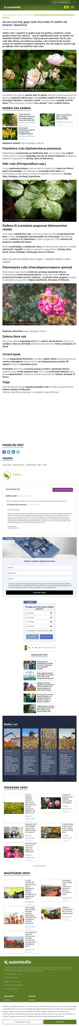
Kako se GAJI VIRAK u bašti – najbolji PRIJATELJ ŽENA (64, 117)
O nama (7, 1000)
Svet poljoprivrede (61, 2)
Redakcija (17, 475)
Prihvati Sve (60, 1022)
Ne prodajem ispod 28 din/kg (38, 631)
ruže (44, 465)
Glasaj (32, 637)
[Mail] (18, 452)
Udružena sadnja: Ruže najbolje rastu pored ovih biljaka (67, 799)
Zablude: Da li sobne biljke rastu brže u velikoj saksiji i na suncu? (31, 828)
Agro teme (12, 15)
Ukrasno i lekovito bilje (25, 15)
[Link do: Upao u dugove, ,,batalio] (13, 808)
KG (50, 647)
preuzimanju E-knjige (58, 585)
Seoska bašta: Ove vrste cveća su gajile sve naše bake (31, 847)
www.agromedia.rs (11, 989)
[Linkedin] (13, 452)
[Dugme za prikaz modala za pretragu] (74, 2)
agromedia (31, 29)
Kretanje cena (67, 898)
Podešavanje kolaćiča (23, 1022)
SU (39, 647)
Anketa (30, 602)
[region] (39, 1014)
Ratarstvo (8, 751)
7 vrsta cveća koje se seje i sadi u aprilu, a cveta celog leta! (67, 828)
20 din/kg (30, 613)
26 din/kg (30, 626)
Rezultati (46, 637)
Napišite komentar (63, 490)
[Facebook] (4, 452)
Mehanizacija (29, 902)
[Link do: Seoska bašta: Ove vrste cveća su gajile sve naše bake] (13, 852)
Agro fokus (7, 465)
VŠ (43, 647)
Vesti (43, 751)
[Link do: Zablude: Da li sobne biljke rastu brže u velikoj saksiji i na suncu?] (13, 832)
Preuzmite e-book (39, 593)
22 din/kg (30, 617)
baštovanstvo (18, 465)
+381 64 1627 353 (15, 981)
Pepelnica (7, 153)
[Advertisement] (39, 418)
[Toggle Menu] (72, 7)
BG (26, 647)
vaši (15, 341)
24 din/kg (30, 622)
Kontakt (32, 1000)
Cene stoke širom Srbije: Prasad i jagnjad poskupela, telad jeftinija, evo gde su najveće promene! (31, 915)
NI (32, 647)
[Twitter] (8, 452)
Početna (5, 15)
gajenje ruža (31, 465)
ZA (53, 647)
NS (29, 647)
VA (46, 647)
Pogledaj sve (39, 866)
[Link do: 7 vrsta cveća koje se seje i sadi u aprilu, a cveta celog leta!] (50, 832)
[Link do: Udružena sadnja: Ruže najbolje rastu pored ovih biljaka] (50, 803)
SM (36, 647)
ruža (39, 465)
